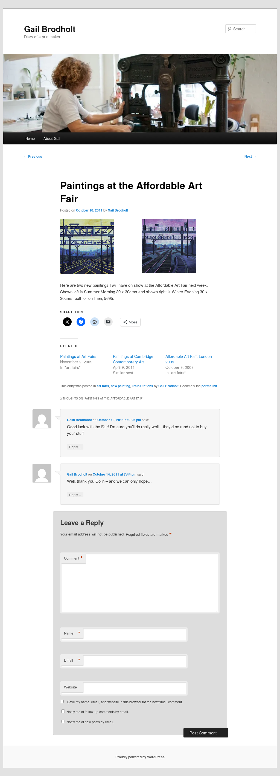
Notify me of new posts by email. (90, 721)
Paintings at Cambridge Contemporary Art (133, 359)
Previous (33, 156)
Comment (73, 558)
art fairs (103, 385)
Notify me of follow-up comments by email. (97, 711)
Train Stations (142, 385)
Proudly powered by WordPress (140, 756)
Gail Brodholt (49, 28)
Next (250, 156)
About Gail (51, 138)
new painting (120, 385)
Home (30, 138)
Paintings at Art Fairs (78, 356)
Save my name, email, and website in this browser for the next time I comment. (125, 701)
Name (72, 633)
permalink (209, 385)
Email (72, 660)
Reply (75, 446)
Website (70, 687)
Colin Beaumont (79, 419)
